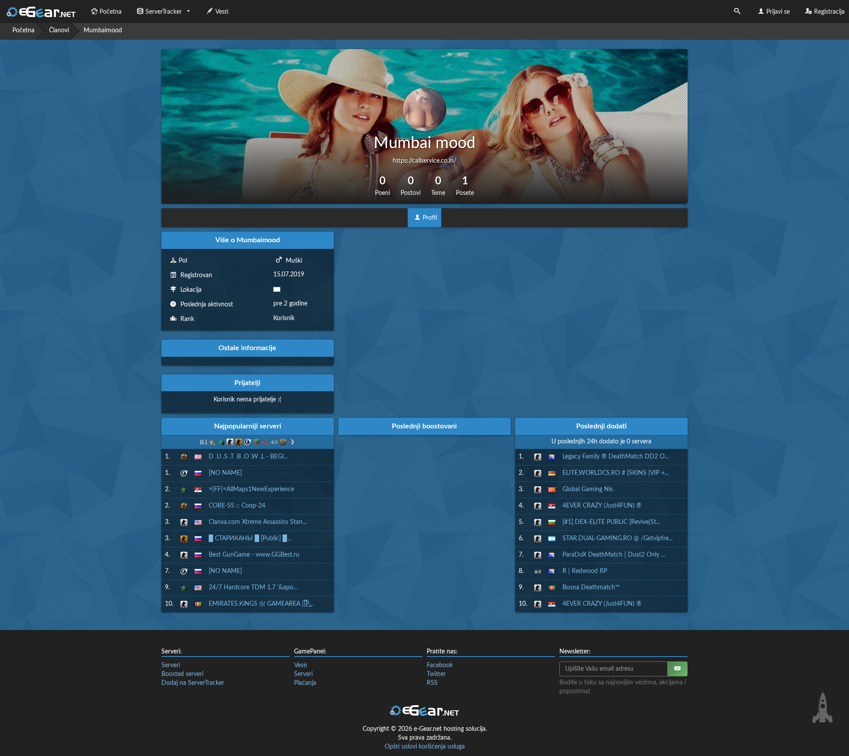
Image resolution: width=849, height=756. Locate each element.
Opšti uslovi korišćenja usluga (425, 747)
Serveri (170, 665)
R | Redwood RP (584, 571)
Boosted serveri (182, 674)
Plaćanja (305, 683)
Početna (110, 12)
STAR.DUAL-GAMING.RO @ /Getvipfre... (617, 538)
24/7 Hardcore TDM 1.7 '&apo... (253, 587)
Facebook (440, 665)
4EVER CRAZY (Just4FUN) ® (602, 506)
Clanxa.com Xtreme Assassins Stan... (257, 522)
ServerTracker (163, 12)
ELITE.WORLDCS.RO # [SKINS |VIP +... (615, 473)
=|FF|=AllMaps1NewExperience (251, 489)
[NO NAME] (225, 473)
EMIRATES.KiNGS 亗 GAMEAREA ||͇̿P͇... (261, 604)
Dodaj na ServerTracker (192, 683)
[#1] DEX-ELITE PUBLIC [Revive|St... (611, 522)
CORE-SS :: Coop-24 (237, 506)
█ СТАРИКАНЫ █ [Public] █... (250, 538)
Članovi (59, 30)
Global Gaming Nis (587, 489)
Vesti (222, 12)
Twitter (436, 674)
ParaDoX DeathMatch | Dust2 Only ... (613, 555)
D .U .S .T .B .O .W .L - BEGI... (248, 457)
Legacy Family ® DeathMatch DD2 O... (615, 457)
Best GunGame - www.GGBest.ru (254, 555)
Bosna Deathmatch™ (591, 587)
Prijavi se (778, 12)
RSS (432, 683)
